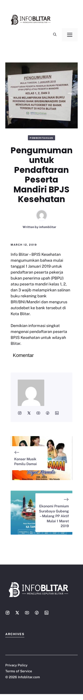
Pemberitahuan (41, 138)
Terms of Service (18, 671)
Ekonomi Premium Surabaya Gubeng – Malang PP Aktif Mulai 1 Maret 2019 (54, 516)
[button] (55, 34)
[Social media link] (7, 612)
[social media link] (20, 413)
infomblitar (47, 227)
